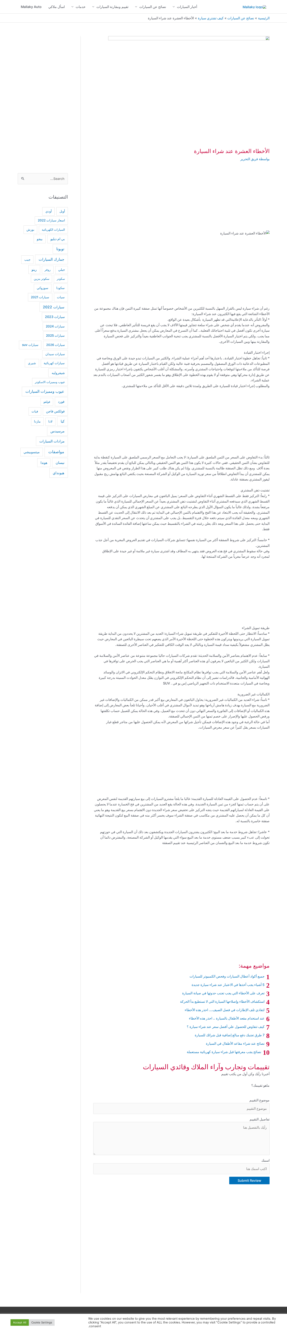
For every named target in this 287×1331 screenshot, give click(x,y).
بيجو (39, 239)
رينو (34, 269)
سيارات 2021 (40, 297)
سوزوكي (42, 288)
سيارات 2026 (55, 345)
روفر (48, 269)
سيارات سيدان (55, 354)
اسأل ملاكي (56, 7)
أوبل (62, 211)
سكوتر (61, 278)
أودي (48, 211)
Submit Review (249, 1180)
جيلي (61, 270)
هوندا (44, 463)
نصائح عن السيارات (152, 7)
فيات (35, 411)
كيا (63, 421)
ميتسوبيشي (32, 452)
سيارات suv (30, 345)
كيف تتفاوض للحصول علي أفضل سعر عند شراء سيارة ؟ (226, 1027)
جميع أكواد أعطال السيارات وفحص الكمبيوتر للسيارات (227, 976)
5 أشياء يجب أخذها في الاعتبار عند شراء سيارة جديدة (228, 985)
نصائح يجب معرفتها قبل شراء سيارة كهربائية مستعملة (224, 1052)
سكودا (60, 288)
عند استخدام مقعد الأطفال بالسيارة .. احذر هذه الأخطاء (227, 1018)
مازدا (37, 421)
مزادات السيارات (52, 441)
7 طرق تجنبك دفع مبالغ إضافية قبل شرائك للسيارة (230, 1035)
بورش (30, 230)
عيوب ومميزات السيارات (44, 391)
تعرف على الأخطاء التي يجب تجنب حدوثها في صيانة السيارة (223, 993)
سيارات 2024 (55, 326)
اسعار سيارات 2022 (51, 220)
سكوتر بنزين (41, 278)
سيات (61, 297)
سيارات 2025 (55, 336)
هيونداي (58, 473)
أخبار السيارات (187, 7)
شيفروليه (58, 373)
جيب (27, 260)
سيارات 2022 (53, 307)
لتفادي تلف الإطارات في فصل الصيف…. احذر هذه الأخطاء (225, 1010)
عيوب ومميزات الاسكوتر (50, 382)
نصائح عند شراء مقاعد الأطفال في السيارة (235, 1043)
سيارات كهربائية (54, 363)
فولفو (46, 401)
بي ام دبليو (57, 239)
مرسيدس (57, 431)
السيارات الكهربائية (53, 229)
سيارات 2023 (55, 317)
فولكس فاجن (55, 411)
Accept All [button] (19, 1322)
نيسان (60, 462)
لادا (50, 421)
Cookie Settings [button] (41, 1322)
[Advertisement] (181, 199)
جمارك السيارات (51, 259)
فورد (61, 401)
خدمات (81, 7)
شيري (32, 363)
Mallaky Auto (31, 7)
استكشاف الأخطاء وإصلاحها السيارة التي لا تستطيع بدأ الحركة (222, 1001)
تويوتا (60, 249)
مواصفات (56, 451)
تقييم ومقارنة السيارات (112, 7)
